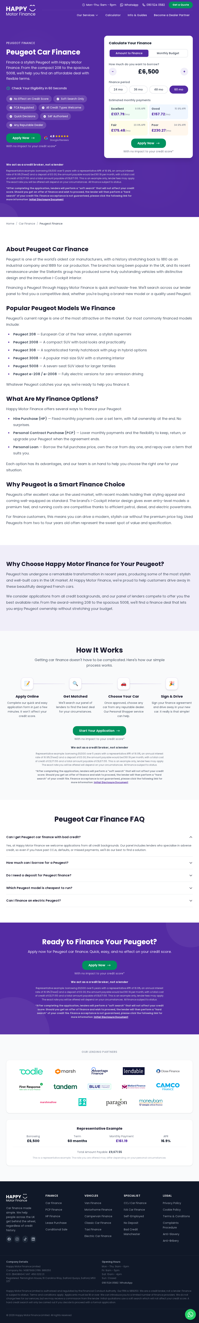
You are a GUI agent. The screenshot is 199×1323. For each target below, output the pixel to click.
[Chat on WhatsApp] (190, 1314)
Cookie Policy (172, 1210)
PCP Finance (53, 1210)
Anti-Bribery (171, 1241)
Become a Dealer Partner (172, 15)
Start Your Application (96, 730)
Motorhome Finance (98, 1210)
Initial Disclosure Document (46, 199)
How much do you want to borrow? (134, 64)
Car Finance (27, 224)
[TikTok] (25, 1239)
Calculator (113, 15)
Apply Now (20, 138)
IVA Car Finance (134, 1210)
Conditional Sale (56, 1229)
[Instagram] (17, 1239)
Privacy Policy (172, 1203)
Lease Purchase (56, 1223)
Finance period (119, 82)
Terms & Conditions (176, 1216)
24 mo (118, 89)
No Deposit (131, 1223)
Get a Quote (181, 5)
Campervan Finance (98, 1216)
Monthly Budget (168, 53)
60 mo (178, 89)
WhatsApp (131, 5)
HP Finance (52, 1216)
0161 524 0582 (156, 5)
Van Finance (93, 1203)
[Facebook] (9, 1239)
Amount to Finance (129, 53)
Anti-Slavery (171, 1234)
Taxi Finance (93, 1229)
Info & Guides (137, 15)
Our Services (85, 15)
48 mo (158, 89)
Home (10, 224)
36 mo (138, 89)
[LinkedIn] (33, 1239)
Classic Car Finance (98, 1223)
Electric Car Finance (98, 1236)
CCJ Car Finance (135, 1203)
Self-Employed (134, 1216)
